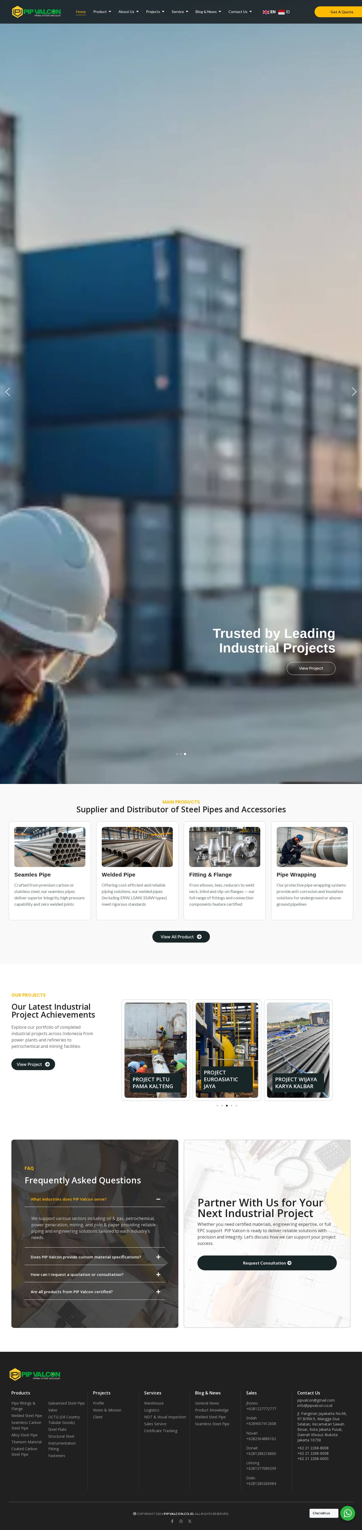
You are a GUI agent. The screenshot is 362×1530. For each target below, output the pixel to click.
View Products (309, 668)
